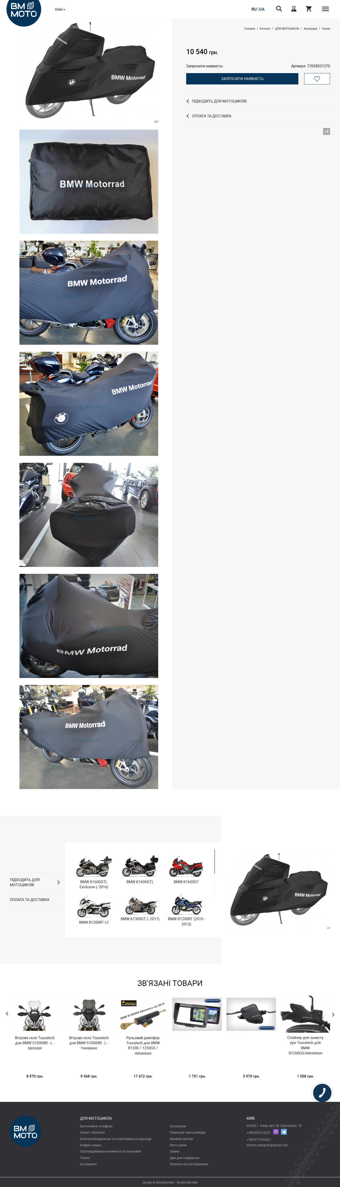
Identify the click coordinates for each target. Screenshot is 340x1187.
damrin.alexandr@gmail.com (267, 1145)
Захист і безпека (92, 1132)
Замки (174, 1151)
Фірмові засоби (181, 1139)
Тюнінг (85, 1158)
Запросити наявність (242, 78)
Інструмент (88, 1164)
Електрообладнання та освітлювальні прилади (115, 1139)
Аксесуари (178, 1126)
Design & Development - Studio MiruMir (170, 1182)
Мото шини (178, 1145)
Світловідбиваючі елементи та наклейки (110, 1151)
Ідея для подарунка (184, 1158)
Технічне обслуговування (189, 1164)
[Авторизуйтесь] (317, 78)
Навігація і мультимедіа (188, 1132)
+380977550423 (259, 1139)
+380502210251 (259, 1132)
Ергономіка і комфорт (96, 1126)
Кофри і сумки (90, 1145)
